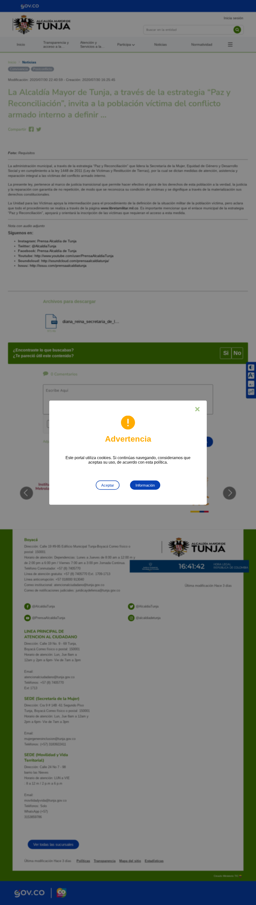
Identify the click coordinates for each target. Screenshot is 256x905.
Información (145, 485)
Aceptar (107, 485)
